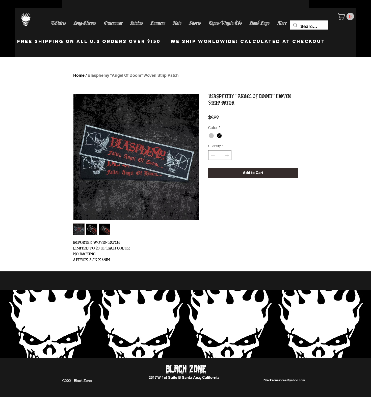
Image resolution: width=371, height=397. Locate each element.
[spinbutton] (220, 155)
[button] (346, 16)
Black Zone (186, 369)
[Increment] (227, 155)
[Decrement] (212, 155)
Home (79, 75)
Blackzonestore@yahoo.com (284, 380)
